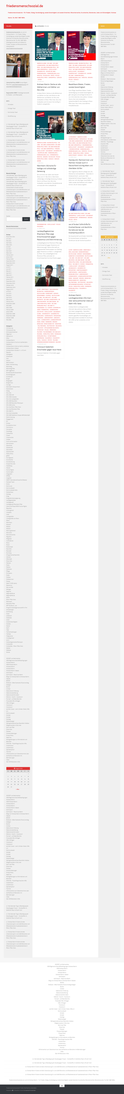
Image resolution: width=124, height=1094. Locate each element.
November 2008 (10, 315)
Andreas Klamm (41, 63)
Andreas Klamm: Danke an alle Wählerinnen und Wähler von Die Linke (49, 87)
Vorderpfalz (52, 77)
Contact (8, 689)
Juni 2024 (8, 238)
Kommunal (40, 318)
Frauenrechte (9, 437)
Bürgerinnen (87, 254)
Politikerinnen (47, 332)
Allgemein (9, 334)
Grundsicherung (74, 149)
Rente (70, 153)
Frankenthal (89, 264)
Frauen (8, 435)
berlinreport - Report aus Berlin (14, 674)
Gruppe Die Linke (50, 71)
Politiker (39, 332)
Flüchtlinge (9, 431)
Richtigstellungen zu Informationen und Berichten (62, 1037)
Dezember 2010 (10, 281)
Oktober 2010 (10, 285)
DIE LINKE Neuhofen (11, 401)
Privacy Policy (9, 735)
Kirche (8, 484)
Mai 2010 (8, 295)
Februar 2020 (9, 259)
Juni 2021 (8, 249)
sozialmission (9, 747)
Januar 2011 (9, 279)
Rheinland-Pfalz (73, 288)
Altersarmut (72, 137)
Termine (8, 751)
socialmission (9, 745)
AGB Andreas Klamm (11, 664)
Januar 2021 (9, 257)
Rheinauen (88, 286)
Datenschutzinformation (12, 695)
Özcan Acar (46, 75)
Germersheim (54, 309)
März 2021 (9, 253)
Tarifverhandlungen (11, 632)
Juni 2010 (8, 293)
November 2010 (10, 283)
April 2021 (9, 251)
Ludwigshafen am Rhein (85, 276)
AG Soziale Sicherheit (11, 332)
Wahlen (59, 77)
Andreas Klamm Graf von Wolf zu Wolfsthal (17, 346)
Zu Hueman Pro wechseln (30, 1090)
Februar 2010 (9, 301)
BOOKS (8, 681)
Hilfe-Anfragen (10, 703)
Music (7, 543)
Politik (8, 575)
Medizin (90, 77)
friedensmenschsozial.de (24, 6)
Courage (48, 295)
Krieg (7, 496)
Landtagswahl (73, 272)
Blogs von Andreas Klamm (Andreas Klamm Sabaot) (62, 980)
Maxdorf (75, 278)
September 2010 (10, 287)
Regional (39, 334)
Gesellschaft (53, 69)
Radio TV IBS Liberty (11, 583)
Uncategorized (10, 638)
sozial (39, 340)
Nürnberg (8, 553)
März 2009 (9, 307)
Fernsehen (9, 429)
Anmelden (10, 104)
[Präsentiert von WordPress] (12, 1090)
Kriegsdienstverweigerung (13, 498)
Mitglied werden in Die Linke (13, 725)
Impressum (9, 705)
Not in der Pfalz (10, 727)
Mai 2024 (8, 241)
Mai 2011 (8, 271)
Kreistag (39, 75)
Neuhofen (89, 282)
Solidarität (72, 290)
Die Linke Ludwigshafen (79, 65)
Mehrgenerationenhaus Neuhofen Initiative (17, 723)
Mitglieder (9, 539)
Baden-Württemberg (12, 364)
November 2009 (10, 303)
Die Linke (49, 63)
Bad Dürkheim (54, 289)
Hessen (8, 468)
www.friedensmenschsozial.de (14, 48)
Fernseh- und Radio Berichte (13, 699)
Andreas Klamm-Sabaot (12, 670)
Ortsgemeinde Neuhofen (76, 284)
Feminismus (9, 427)
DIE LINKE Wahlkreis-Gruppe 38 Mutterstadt (18, 415)
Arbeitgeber (9, 354)
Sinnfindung (40, 338)
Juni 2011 (8, 269)
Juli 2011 (8, 267)
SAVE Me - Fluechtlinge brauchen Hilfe (16, 743)
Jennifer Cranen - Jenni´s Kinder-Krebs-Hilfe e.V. (62, 1009)
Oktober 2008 (10, 318)
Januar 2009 (9, 311)
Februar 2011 (9, 277)
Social (7, 613)
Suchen (8, 216)
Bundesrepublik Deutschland (13, 372)
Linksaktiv (57, 318)
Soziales (76, 79)
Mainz (70, 278)
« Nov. (17, 789)
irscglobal (8, 478)
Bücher (8, 687)
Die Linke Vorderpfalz (79, 69)
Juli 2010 (8, 291)
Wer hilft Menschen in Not (13, 762)
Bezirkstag (40, 291)
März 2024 (9, 245)
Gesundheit (81, 71)
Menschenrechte (74, 280)
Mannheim (49, 322)
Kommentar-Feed (12, 112)
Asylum (8, 360)
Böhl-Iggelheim (73, 252)
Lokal (38, 320)
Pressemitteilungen (11, 733)
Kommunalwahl (41, 73)
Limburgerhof (83, 274)
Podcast (8, 731)
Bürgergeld (83, 139)
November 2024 (10, 236)
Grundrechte (41, 71)
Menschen (88, 278)
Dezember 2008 (10, 313)
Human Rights (49, 315)
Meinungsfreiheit (10, 530)
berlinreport (9, 672)
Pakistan (8, 563)
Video (7, 760)
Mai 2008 (8, 320)
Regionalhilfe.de (10, 593)
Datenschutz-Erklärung (12, 691)
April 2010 (9, 297)
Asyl (7, 358)
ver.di (75, 219)
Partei (52, 75)
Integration (72, 270)
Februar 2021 (9, 255)
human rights (9, 472)
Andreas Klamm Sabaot (12, 348)
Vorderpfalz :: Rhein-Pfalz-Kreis (14, 646)
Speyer (50, 340)
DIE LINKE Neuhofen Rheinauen (14, 403)
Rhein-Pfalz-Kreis (42, 77)
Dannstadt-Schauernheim (76, 256)
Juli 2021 (8, 247)
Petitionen (9, 569)
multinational (73, 282)
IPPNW (8, 476)
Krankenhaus (54, 155)
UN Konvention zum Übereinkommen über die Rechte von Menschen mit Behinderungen (17, 756)
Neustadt (40, 328)
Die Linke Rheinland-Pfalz (48, 67)
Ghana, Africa (9, 453)
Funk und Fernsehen (11, 441)
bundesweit (49, 293)
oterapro (8, 557)
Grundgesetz (73, 268)
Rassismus (40, 226)
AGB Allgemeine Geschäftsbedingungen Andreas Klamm (109, 57)
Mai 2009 (8, 305)
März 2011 (9, 275)
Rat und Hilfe (56, 332)
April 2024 (9, 243)
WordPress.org (12, 116)
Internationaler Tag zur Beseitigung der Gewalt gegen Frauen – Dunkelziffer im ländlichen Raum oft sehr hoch (17, 126)
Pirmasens (53, 330)
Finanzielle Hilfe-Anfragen (13, 701)
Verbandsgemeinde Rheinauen (46, 342)
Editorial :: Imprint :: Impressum (14, 697)
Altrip (70, 250)
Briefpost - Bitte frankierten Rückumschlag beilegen (62, 984)
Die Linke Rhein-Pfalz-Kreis (76, 213)
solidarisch (82, 288)
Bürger (79, 254)
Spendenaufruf (10, 749)
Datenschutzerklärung (12, 693)
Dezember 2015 (10, 261)
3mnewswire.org (10, 330)
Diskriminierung (87, 145)
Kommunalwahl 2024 (53, 73)
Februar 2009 (9, 309)
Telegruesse (9, 636)
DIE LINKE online (79, 260)
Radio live (8, 737)
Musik (8, 545)
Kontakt (8, 715)
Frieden (89, 69)
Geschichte (40, 311)
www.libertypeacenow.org (19, 84)
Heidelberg (40, 315)
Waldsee (58, 342)
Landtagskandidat (82, 270)
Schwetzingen (52, 336)
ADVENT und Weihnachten (13, 658)
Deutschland (89, 256)
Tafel (85, 155)
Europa (82, 264)
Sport (7, 628)
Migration (83, 280)
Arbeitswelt (87, 250)
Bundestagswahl (10, 374)
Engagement (40, 307)
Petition (8, 567)
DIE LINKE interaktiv (11, 397)
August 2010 (9, 289)
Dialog (8, 391)
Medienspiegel (10, 721)
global (39, 313)
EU (46, 307)
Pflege (57, 75)
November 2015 (10, 263)
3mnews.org (9, 328)
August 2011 (9, 265)
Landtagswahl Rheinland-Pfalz (14, 504)
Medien (8, 526)
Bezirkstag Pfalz (84, 63)
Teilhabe (55, 340)
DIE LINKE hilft (79, 258)
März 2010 (9, 299)
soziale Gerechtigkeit (11, 622)
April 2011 (9, 273)
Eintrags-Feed (11, 108)
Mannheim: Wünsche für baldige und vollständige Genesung (46, 168)
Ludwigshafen (73, 276)
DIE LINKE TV (76, 264)
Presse (8, 581)
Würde (40, 79)
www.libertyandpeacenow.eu (14, 86)
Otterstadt (87, 284)
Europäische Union (11, 425)
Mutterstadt (82, 282)
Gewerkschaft (73, 73)
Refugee (8, 589)
